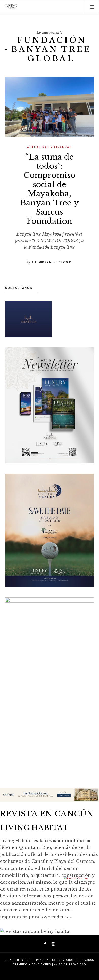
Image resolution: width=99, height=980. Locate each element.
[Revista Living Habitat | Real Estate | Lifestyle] (11, 7)
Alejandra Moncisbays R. (52, 262)
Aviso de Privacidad (70, 964)
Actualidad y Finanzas (49, 147)
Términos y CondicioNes (32, 964)
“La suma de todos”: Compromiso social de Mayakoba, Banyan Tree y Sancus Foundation (49, 189)
